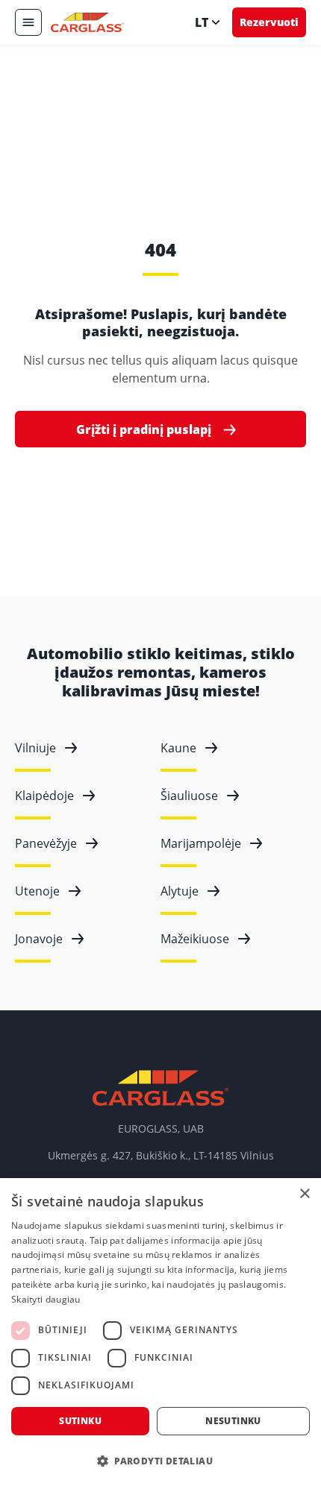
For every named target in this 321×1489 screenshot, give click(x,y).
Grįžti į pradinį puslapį (143, 429)
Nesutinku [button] (233, 1420)
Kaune (178, 748)
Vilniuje (35, 748)
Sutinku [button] (80, 1420)
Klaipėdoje (44, 795)
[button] (160, 1461)
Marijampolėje (200, 843)
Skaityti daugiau (46, 1299)
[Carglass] (87, 22)
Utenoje (37, 891)
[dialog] (160, 1333)
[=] (28, 22)
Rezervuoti (269, 22)
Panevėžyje (46, 843)
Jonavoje (39, 939)
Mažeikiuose (194, 939)
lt (201, 22)
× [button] (304, 1194)
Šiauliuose (189, 795)
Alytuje (179, 891)
